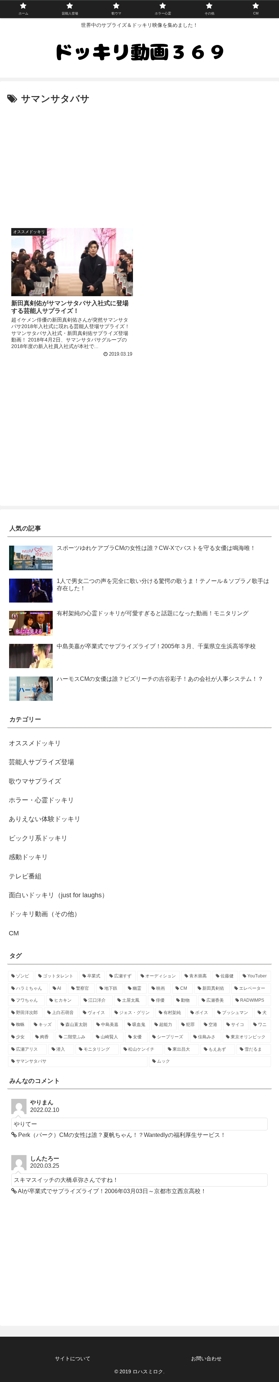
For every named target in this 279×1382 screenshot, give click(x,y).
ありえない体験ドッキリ (45, 819)
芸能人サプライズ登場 (41, 762)
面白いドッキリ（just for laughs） (58, 895)
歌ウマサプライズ (35, 781)
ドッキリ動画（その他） (45, 914)
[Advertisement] (139, 161)
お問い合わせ (206, 1358)
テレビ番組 (25, 876)
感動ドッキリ (28, 857)
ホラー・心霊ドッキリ (41, 800)
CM (14, 933)
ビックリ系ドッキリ (38, 838)
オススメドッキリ (35, 743)
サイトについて (72, 1358)
